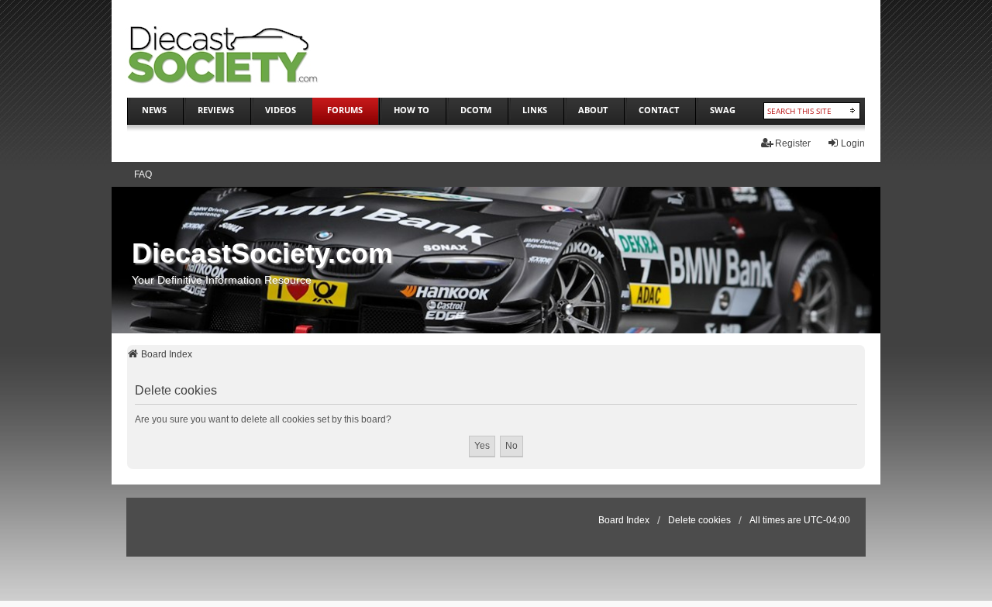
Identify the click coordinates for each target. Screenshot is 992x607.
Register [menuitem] (793, 143)
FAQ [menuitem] (143, 174)
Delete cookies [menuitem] (699, 520)
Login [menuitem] (853, 143)
